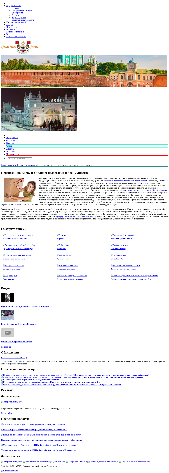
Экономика (11, 143)
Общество (10, 140)
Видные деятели (19, 17)
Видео (9, 34)
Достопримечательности (23, 20)
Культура (10, 148)
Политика (10, 151)
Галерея (9, 25)
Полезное (10, 29)
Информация (12, 137)
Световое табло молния (11, 361)
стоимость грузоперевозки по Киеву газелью (145, 190)
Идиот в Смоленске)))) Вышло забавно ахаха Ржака (26, 306)
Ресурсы (15, 15)
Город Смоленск (13, 5)
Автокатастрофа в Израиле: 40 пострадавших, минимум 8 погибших (34, 429)
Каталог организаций (16, 22)
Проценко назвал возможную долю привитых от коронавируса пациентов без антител (42, 440)
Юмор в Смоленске (15, 32)
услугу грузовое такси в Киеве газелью (75, 216)
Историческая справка (22, 10)
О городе (16, 8)
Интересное (11, 27)
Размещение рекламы (16, 36)
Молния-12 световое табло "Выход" (14, 358)
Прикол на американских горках (16, 342)
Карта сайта (6, 413)
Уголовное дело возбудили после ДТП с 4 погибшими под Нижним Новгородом (38, 450)
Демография (17, 13)
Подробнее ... (7, 347)
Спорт (9, 146)
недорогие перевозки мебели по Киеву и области (126, 181)
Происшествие (13, 154)
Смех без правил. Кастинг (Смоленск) (19, 324)
